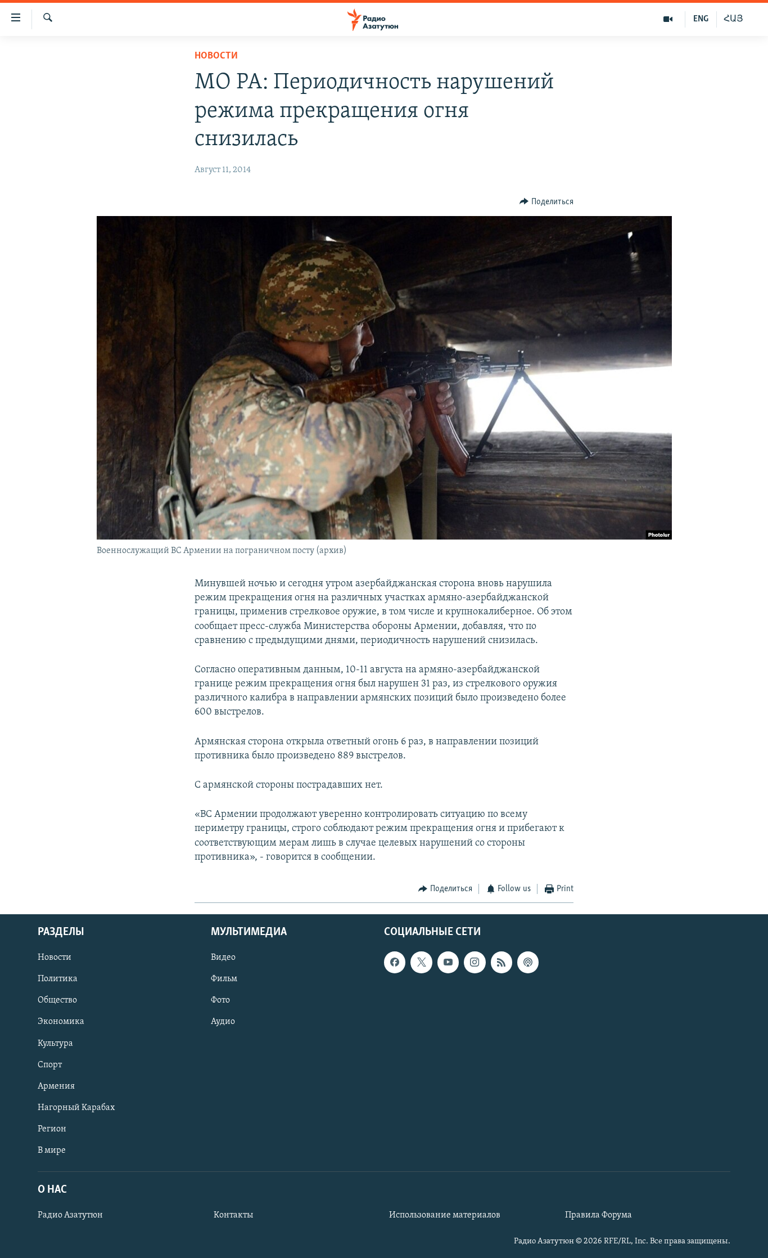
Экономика (61, 1022)
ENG (700, 19)
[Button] (546, 202)
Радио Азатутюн (70, 1215)
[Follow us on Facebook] (394, 962)
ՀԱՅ (733, 19)
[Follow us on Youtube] (448, 962)
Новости (216, 56)
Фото (220, 1000)
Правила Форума (598, 1215)
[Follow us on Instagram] (474, 962)
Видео (223, 958)
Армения (56, 1086)
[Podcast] (528, 962)
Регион (52, 1129)
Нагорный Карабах (76, 1107)
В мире (52, 1150)
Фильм (224, 979)
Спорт (50, 1065)
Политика (58, 979)
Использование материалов (444, 1215)
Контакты (233, 1215)
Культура (55, 1043)
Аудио (223, 1022)
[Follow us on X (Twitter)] (421, 962)
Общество (57, 1000)
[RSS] (501, 962)
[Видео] (668, 19)
